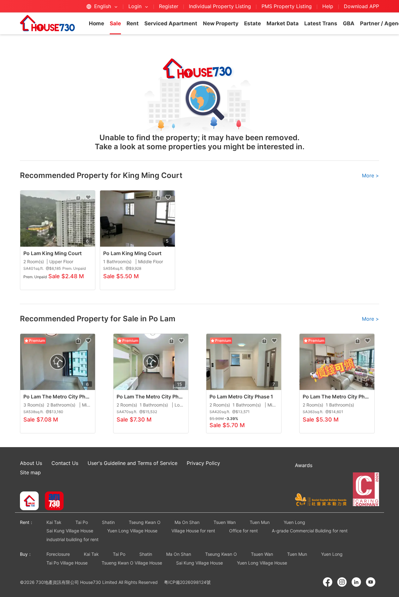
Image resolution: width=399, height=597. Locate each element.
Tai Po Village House (67, 562)
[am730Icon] (52, 501)
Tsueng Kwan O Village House (132, 562)
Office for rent (243, 530)
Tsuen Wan (225, 522)
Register (168, 6)
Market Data (283, 23)
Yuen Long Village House (132, 530)
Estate (252, 23)
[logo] (47, 23)
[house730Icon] (29, 501)
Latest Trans (320, 23)
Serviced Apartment (170, 23)
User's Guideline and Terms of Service (132, 463)
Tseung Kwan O (145, 522)
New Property (220, 23)
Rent (133, 23)
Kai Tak (53, 522)
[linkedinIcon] (356, 582)
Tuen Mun (260, 522)
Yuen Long (294, 522)
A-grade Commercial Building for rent (310, 530)
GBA (348, 23)
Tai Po (81, 522)
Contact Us (64, 463)
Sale (115, 23)
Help (328, 6)
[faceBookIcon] (327, 582)
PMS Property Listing (287, 6)
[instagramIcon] (342, 582)
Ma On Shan (187, 522)
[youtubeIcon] (370, 582)
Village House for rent (193, 530)
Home (96, 23)
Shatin (108, 522)
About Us (31, 463)
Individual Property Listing (220, 6)
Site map (30, 472)
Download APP (361, 6)
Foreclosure (58, 554)
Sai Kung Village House (69, 530)
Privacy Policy (203, 463)
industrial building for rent (72, 539)
